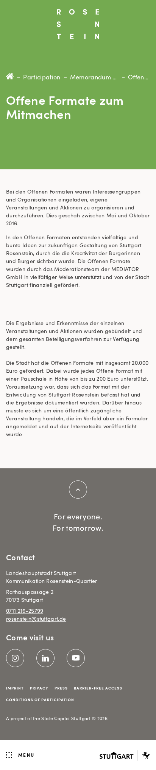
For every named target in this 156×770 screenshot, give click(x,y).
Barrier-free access (98, 688)
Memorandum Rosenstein (94, 77)
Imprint (15, 688)
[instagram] (15, 658)
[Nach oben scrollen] (78, 489)
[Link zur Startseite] (78, 24)
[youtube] (76, 658)
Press (61, 688)
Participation (41, 77)
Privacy (39, 688)
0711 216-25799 (24, 610)
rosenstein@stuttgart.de (36, 618)
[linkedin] (45, 658)
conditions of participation (40, 699)
